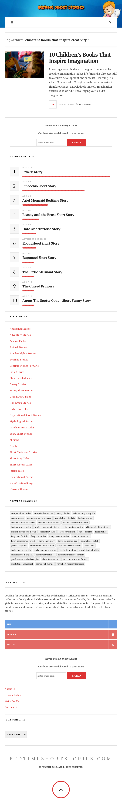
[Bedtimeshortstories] (61, 8)
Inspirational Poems (21, 477)
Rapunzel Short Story (39, 257)
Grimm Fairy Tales (20, 396)
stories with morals (44, 563)
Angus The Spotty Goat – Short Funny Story (56, 300)
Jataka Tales (17, 470)
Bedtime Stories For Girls (24, 365)
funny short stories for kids (23, 540)
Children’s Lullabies (21, 378)
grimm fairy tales (19, 545)
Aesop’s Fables (18, 341)
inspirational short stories (69, 545)
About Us (10, 689)
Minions (14, 440)
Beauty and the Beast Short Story (48, 215)
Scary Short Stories (21, 433)
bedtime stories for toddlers (75, 522)
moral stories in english (22, 554)
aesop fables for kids (43, 513)
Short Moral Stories (21, 464)
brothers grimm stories (72, 527)
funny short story (47, 540)
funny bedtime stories (59, 536)
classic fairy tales (47, 531)
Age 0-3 (26, 182)
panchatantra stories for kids (71, 554)
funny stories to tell (89, 540)
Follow (11, 645)
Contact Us (11, 707)
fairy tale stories (38, 536)
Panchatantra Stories (22, 427)
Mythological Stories (22, 421)
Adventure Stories (34, 239)
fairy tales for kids (19, 536)
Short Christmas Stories (23, 452)
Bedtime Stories (19, 359)
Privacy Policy (13, 695)
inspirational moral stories (42, 545)
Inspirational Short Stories (25, 415)
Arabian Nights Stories (23, 353)
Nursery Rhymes (19, 489)
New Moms (84, 104)
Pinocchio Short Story (39, 186)
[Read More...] (53, 104)
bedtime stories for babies (23, 522)
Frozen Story (32, 172)
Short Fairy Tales (19, 458)
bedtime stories (85, 517)
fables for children (67, 531)
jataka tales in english (21, 550)
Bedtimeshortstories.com (61, 758)
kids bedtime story (68, 550)
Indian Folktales (19, 409)
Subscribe (12, 634)
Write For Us (12, 701)
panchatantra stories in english (25, 559)
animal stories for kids (65, 517)
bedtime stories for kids (48, 522)
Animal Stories (18, 347)
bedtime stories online (21, 527)
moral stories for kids (89, 550)
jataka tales (89, 545)
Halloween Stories (20, 403)
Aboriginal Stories (20, 328)
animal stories (17, 517)
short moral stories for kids (75, 559)
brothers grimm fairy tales (47, 527)
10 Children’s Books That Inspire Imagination (80, 58)
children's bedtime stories (97, 527)
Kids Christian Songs (21, 483)
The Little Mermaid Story (42, 272)
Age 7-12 (27, 167)
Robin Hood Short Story (40, 243)
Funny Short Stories (21, 390)
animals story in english (84, 513)
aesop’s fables (63, 513)
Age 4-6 (26, 196)
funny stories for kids (67, 540)
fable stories (101, 531)
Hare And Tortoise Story (41, 229)
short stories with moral (22, 563)
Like (9, 624)
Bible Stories (17, 372)
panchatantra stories (45, 554)
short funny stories (50, 559)
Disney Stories (18, 384)
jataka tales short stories (45, 550)
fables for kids (85, 531)
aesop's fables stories (21, 513)
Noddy (13, 446)
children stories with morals (23, 531)
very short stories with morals (70, 563)
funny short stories (80, 536)
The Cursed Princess (38, 286)
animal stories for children (39, 517)
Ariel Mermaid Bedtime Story (45, 200)
